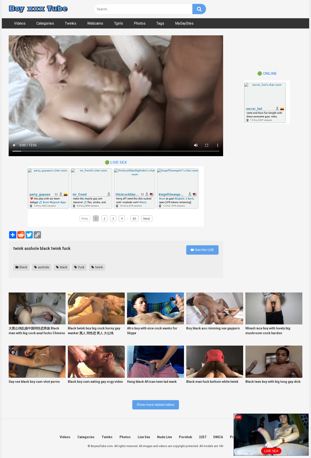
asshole (43, 267)
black (63, 267)
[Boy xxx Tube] (38, 9)
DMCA (218, 437)
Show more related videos (155, 404)
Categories (45, 23)
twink (98, 267)
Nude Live (164, 437)
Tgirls (118, 23)
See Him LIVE (204, 250)
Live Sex (144, 437)
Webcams (95, 23)
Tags (160, 23)
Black (23, 267)
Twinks (70, 23)
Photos (139, 23)
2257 (202, 437)
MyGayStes (184, 23)
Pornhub (185, 437)
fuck (80, 267)
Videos (19, 23)
